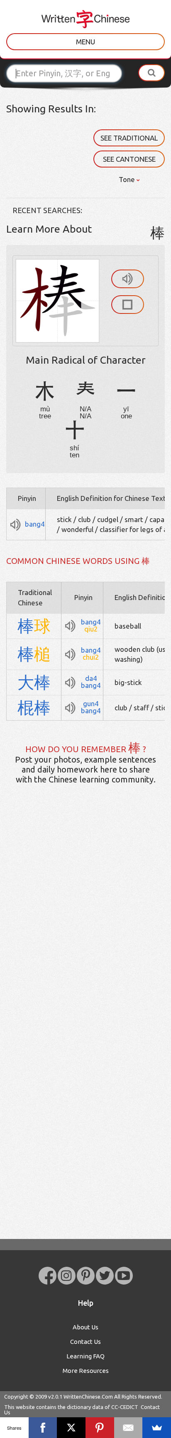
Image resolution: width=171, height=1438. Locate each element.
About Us (85, 1327)
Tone (128, 179)
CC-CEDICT (124, 1407)
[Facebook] (43, 1427)
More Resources (86, 1370)
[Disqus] (85, 921)
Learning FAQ (85, 1356)
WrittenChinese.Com (88, 1396)
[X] (71, 1427)
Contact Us (85, 1341)
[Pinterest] (100, 1427)
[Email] (128, 1427)
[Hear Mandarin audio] (127, 279)
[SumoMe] (156, 1427)
